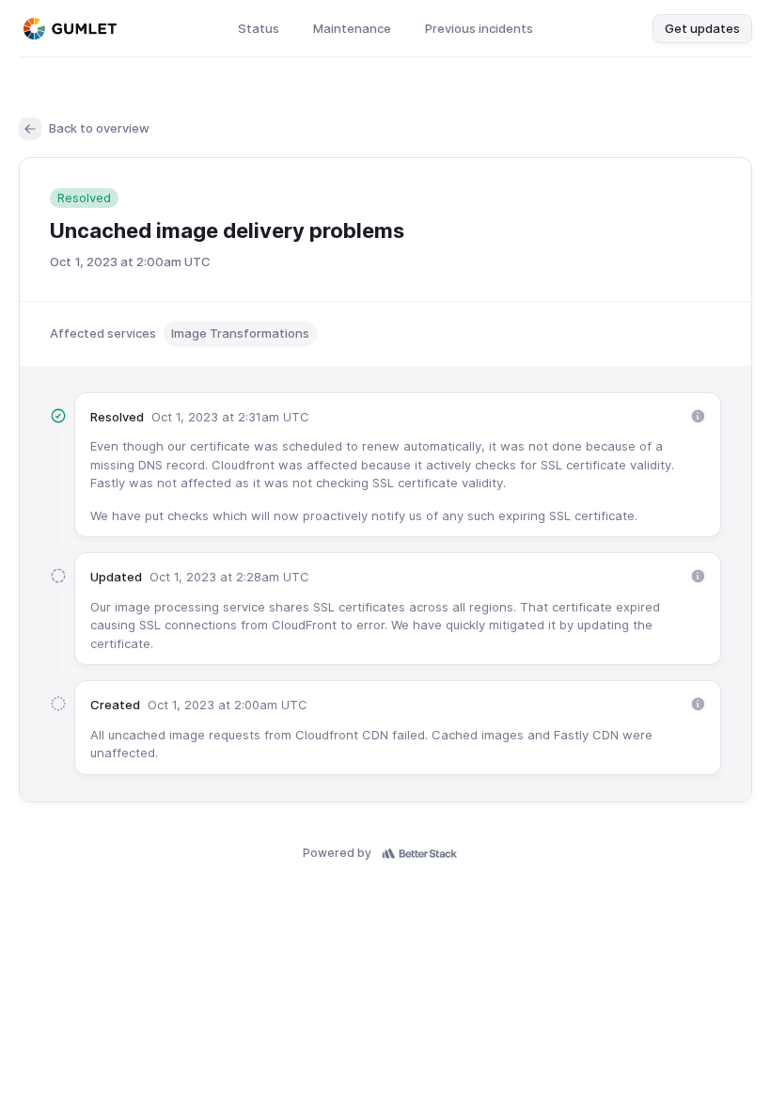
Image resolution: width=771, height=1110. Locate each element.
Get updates (702, 28)
